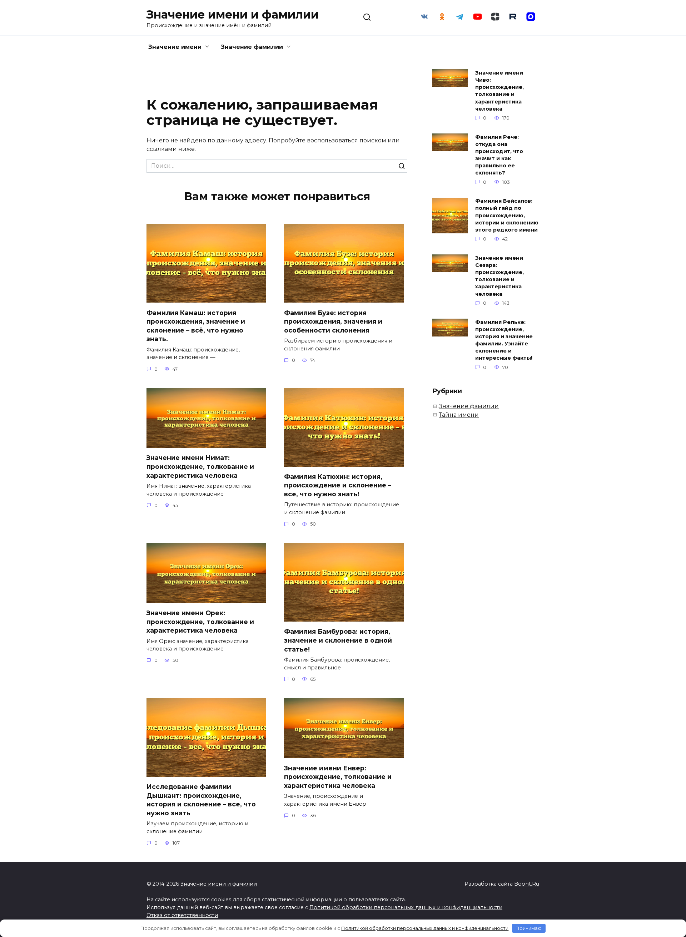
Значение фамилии (252, 47)
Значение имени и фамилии (232, 14)
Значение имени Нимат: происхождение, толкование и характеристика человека (200, 466)
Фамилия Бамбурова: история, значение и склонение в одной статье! (338, 640)
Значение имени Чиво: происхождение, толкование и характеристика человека (499, 91)
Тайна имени (459, 414)
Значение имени (175, 47)
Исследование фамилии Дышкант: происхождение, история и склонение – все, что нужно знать (201, 800)
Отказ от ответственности (182, 915)
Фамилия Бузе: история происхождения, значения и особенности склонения (333, 321)
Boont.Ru (526, 884)
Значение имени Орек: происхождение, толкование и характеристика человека (200, 621)
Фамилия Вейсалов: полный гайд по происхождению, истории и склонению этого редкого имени (506, 215)
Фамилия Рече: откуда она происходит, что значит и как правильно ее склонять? (499, 155)
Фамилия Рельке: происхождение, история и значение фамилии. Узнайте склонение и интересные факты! (504, 340)
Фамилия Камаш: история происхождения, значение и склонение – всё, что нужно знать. (195, 326)
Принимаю (529, 928)
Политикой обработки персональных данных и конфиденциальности (405, 907)
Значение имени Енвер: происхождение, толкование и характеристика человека (338, 776)
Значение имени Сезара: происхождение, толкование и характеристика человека (499, 276)
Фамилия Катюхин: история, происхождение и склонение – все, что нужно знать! (337, 485)
